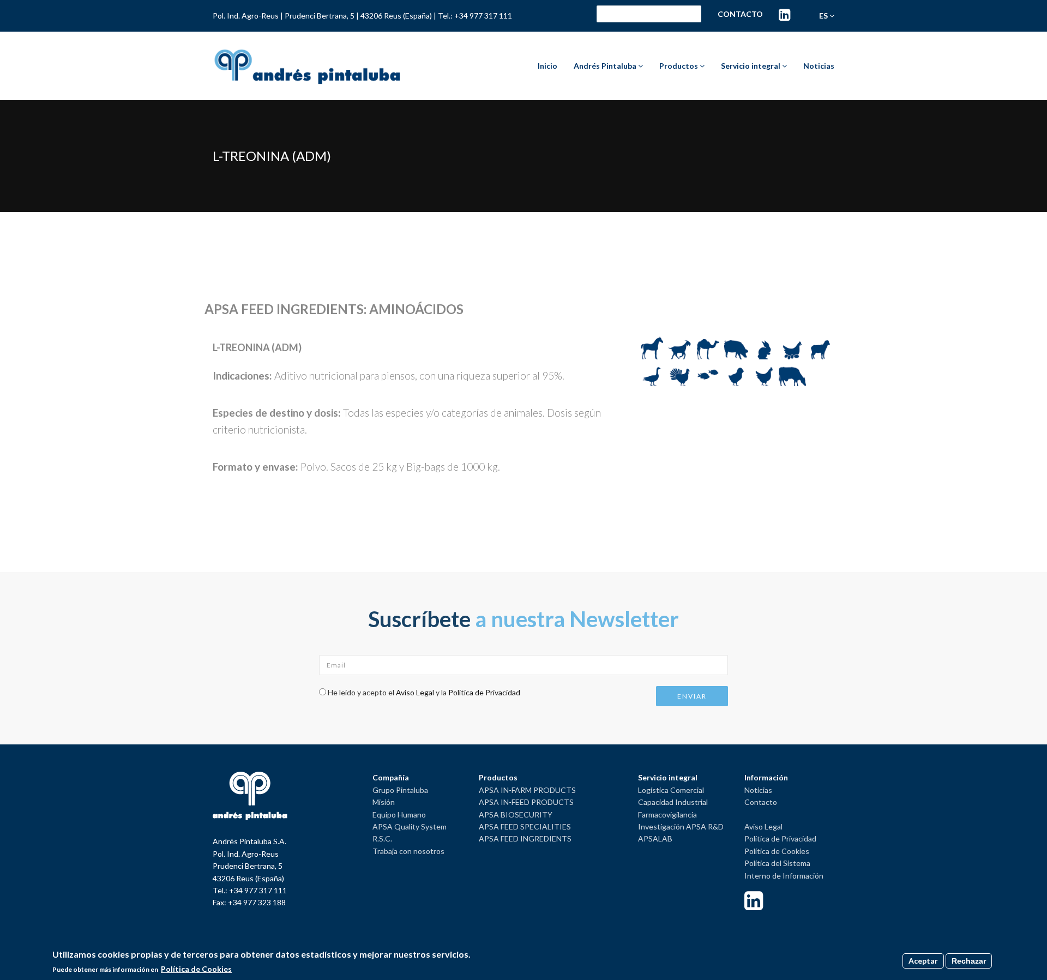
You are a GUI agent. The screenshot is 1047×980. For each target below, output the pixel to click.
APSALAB (655, 838)
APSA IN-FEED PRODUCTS (526, 802)
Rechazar (969, 961)
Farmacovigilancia (667, 814)
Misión (383, 802)
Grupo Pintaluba (400, 790)
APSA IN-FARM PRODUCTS (527, 790)
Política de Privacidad (484, 692)
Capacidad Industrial (673, 802)
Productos (679, 65)
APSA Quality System (409, 826)
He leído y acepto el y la (424, 692)
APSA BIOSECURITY (515, 814)
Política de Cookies (776, 851)
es (824, 15)
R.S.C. (382, 838)
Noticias (818, 65)
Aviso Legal (415, 692)
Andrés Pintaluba (606, 65)
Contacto (740, 14)
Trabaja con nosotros (408, 851)
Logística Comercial (671, 790)
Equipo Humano (399, 814)
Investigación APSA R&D (681, 826)
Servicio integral (751, 65)
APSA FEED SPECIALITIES (525, 826)
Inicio (547, 65)
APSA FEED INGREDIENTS (525, 838)
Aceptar (923, 960)
